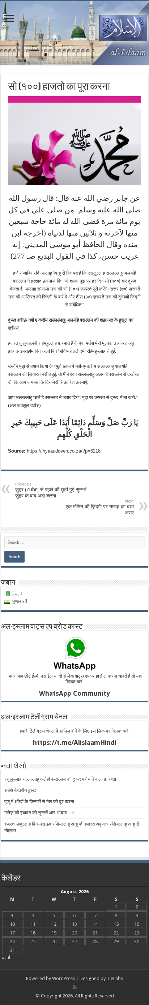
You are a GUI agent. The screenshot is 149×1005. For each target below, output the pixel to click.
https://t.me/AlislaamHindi (74, 742)
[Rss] (74, 987)
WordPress (63, 978)
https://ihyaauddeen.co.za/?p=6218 (64, 451)
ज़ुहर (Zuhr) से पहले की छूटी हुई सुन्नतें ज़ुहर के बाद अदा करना (50, 490)
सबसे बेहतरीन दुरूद (20, 790)
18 (32, 933)
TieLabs (115, 978)
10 (12, 924)
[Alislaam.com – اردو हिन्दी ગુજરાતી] (74, 33)
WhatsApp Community (74, 693)
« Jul (5, 957)
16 (136, 924)
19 (53, 933)
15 (116, 924)
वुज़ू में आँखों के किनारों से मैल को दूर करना (39, 801)
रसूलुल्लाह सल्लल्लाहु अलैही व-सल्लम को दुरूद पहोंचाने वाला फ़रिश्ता (60, 779)
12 (53, 924)
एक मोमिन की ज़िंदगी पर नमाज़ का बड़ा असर (100, 507)
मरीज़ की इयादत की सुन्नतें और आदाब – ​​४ (39, 812)
